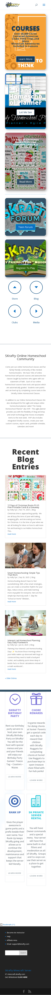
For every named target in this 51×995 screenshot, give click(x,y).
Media (36, 322)
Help (8, 936)
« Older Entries (11, 678)
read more (12, 534)
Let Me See (25, 112)
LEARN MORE (14, 776)
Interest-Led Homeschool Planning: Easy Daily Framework (24, 641)
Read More (25, 181)
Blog (36, 298)
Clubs (15, 322)
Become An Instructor (16, 932)
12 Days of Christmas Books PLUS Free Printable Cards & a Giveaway (25, 143)
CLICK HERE (22, 977)
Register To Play (25, 268)
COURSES (25, 28)
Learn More (25, 59)
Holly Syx (13, 510)
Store (15, 298)
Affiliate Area (12, 940)
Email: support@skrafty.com (18, 944)
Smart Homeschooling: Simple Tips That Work (24, 574)
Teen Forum (25, 227)
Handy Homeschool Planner (25, 96)
